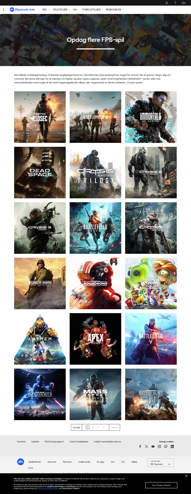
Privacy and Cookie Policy (48, 489)
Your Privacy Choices (161, 485)
